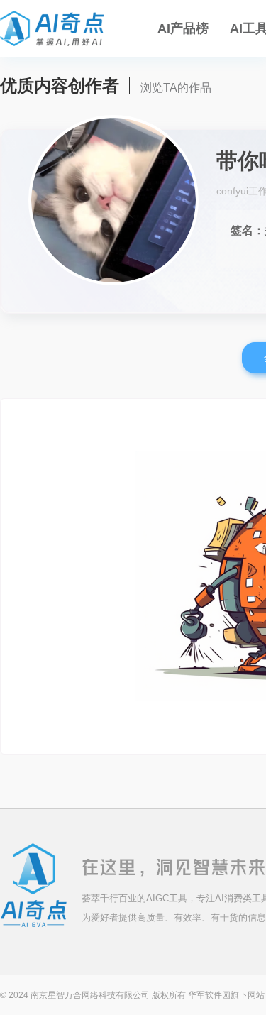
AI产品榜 (183, 28)
